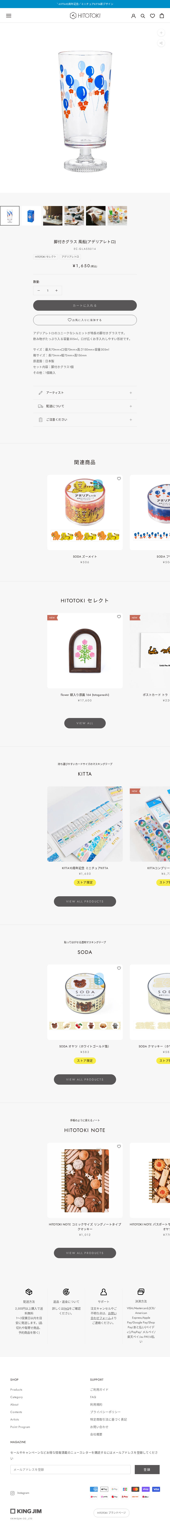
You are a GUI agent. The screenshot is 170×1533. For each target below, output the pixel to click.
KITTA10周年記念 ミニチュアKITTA (85, 868)
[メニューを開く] (8, 15)
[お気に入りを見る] (152, 15)
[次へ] (90, 200)
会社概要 (96, 1434)
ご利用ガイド (99, 1389)
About (14, 1404)
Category (16, 1397)
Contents (16, 1412)
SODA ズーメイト (85, 556)
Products (16, 1389)
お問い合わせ (99, 1427)
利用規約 (96, 1404)
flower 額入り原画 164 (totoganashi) (85, 695)
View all (84, 723)
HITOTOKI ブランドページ (111, 1513)
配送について (55, 406)
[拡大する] (161, 32)
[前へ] (79, 200)
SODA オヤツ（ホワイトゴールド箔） (85, 1046)
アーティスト (55, 393)
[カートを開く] (162, 15)
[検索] (143, 15)
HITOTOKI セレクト (45, 257)
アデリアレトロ (70, 257)
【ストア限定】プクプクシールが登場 (85, 4)
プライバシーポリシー (105, 1412)
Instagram (23, 1493)
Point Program (20, 1427)
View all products (85, 901)
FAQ (66, 1308)
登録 (147, 1470)
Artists (14, 1419)
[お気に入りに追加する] (119, 478)
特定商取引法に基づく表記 (108, 1419)
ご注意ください (56, 419)
